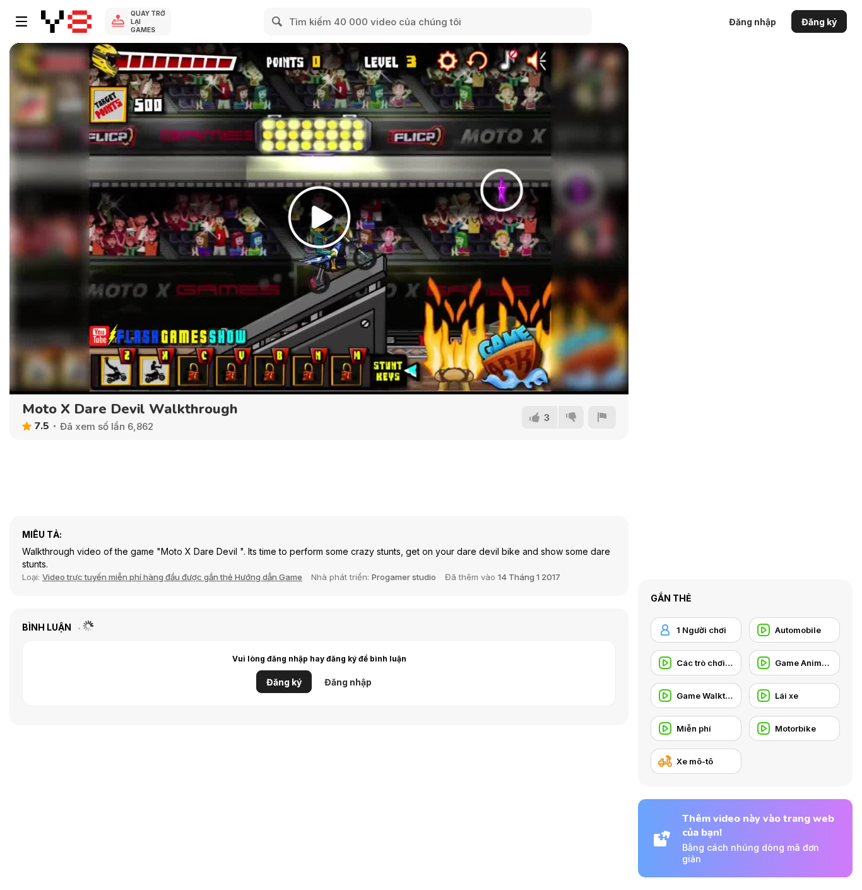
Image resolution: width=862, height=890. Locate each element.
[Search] (278, 21)
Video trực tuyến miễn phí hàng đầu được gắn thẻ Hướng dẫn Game (172, 577)
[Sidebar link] (21, 21)
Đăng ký (819, 21)
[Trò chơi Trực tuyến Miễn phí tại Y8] (66, 21)
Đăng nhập (752, 21)
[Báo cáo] (602, 417)
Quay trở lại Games (148, 21)
